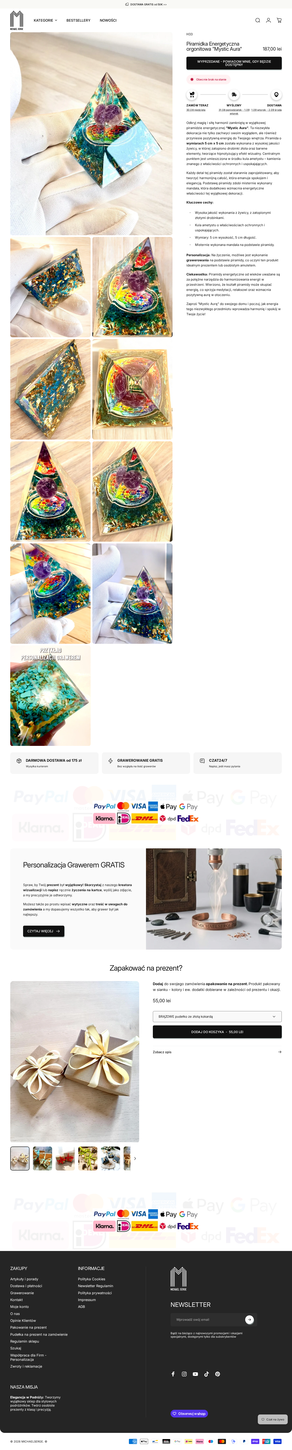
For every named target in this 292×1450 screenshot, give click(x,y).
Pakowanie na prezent (28, 1327)
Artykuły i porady (24, 1279)
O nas (15, 1314)
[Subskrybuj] (249, 1319)
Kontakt (16, 1300)
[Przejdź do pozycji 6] (133, 1159)
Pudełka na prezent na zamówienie (39, 1334)
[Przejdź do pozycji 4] (87, 1159)
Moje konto (19, 1306)
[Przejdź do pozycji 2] (42, 1159)
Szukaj (15, 1348)
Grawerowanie (22, 1293)
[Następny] (128, 1069)
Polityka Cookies (91, 1279)
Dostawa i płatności (26, 1286)
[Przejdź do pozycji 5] (110, 1159)
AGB (81, 1306)
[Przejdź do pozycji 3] (65, 1159)
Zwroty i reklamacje (26, 1366)
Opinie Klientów (23, 1320)
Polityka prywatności (95, 1293)
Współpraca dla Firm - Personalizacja (28, 1357)
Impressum (87, 1300)
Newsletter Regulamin (95, 1286)
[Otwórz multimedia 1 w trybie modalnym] (74, 1061)
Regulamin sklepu (24, 1341)
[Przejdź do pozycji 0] (19, 1159)
